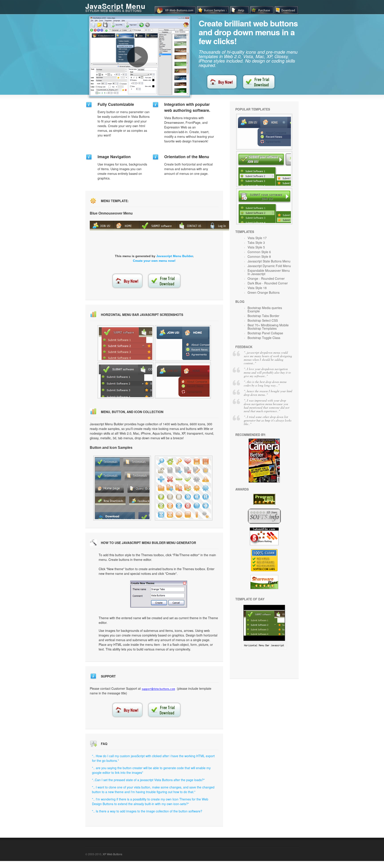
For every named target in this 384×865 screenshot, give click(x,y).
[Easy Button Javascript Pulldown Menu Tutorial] (183, 380)
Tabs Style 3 (256, 242)
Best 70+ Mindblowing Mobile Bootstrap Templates (268, 327)
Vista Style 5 (256, 247)
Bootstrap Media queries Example (265, 309)
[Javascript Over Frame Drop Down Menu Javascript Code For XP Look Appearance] (264, 132)
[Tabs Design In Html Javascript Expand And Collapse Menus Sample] (183, 343)
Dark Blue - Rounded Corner (268, 283)
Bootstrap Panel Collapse (265, 333)
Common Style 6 (259, 252)
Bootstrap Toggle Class (264, 337)
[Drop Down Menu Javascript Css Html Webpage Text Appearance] (122, 488)
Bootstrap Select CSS (263, 320)
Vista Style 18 (257, 288)
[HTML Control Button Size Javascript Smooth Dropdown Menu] (126, 380)
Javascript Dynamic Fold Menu (269, 266)
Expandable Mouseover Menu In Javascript (269, 272)
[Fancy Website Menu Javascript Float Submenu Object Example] (126, 343)
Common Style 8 (259, 256)
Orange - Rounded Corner (266, 278)
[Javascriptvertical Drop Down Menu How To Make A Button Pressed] (264, 206)
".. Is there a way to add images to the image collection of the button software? (147, 811)
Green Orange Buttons (264, 292)
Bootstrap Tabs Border (263, 315)
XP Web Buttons (112, 854)
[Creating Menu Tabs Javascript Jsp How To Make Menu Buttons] (183, 488)
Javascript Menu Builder (174, 256)
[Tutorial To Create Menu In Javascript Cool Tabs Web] (264, 169)
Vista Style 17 (257, 238)
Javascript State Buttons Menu (269, 261)
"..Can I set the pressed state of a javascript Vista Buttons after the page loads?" (148, 780)
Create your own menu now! (154, 260)
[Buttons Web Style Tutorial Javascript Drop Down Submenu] (264, 648)
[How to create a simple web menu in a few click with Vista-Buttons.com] (137, 57)
